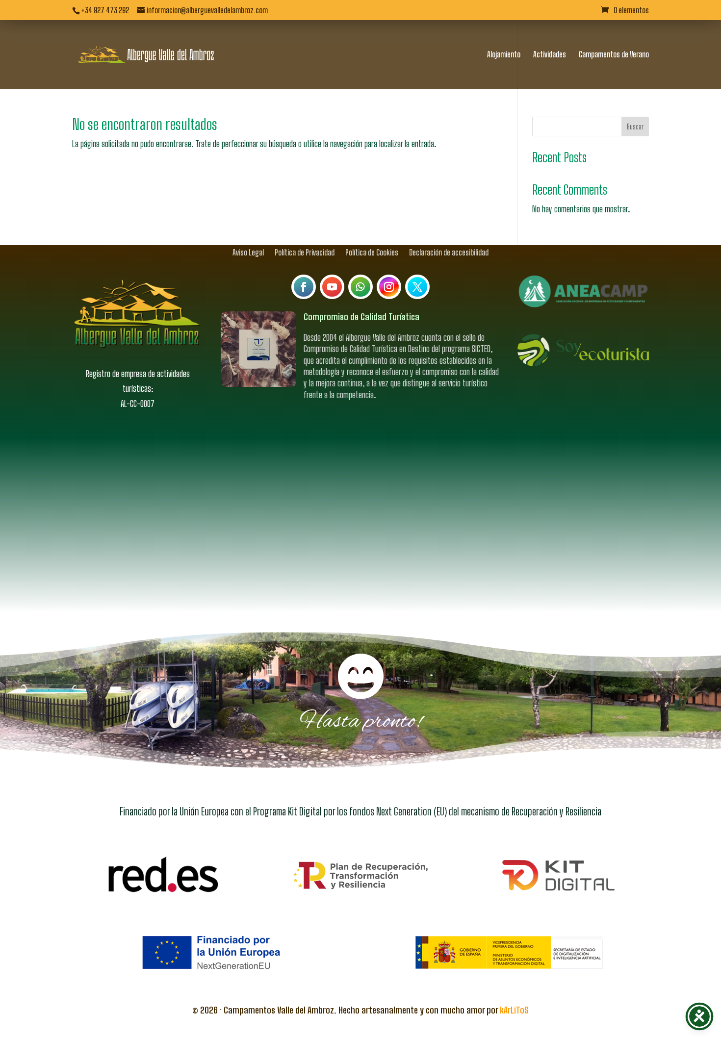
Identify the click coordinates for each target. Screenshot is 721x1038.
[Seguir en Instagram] (389, 287)
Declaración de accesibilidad (449, 252)
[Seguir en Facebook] (303, 287)
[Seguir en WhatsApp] (360, 287)
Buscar (635, 127)
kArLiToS (514, 1010)
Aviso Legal (248, 252)
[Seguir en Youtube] (332, 287)
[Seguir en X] (417, 287)
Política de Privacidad (305, 252)
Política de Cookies (371, 252)
